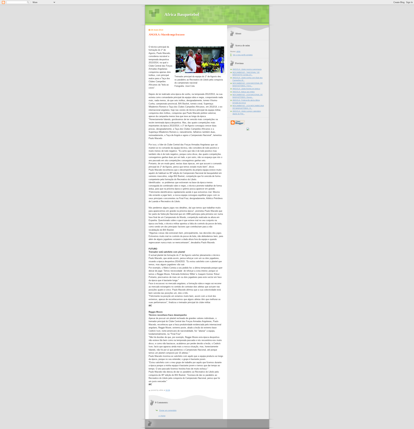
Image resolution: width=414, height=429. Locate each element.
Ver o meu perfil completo (243, 55)
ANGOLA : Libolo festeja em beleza (246, 89)
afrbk (238, 51)
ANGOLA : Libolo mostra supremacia (247, 69)
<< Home (161, 416)
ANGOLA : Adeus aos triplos (244, 92)
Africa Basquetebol (181, 14)
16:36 (168, 390)
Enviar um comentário (167, 410)
